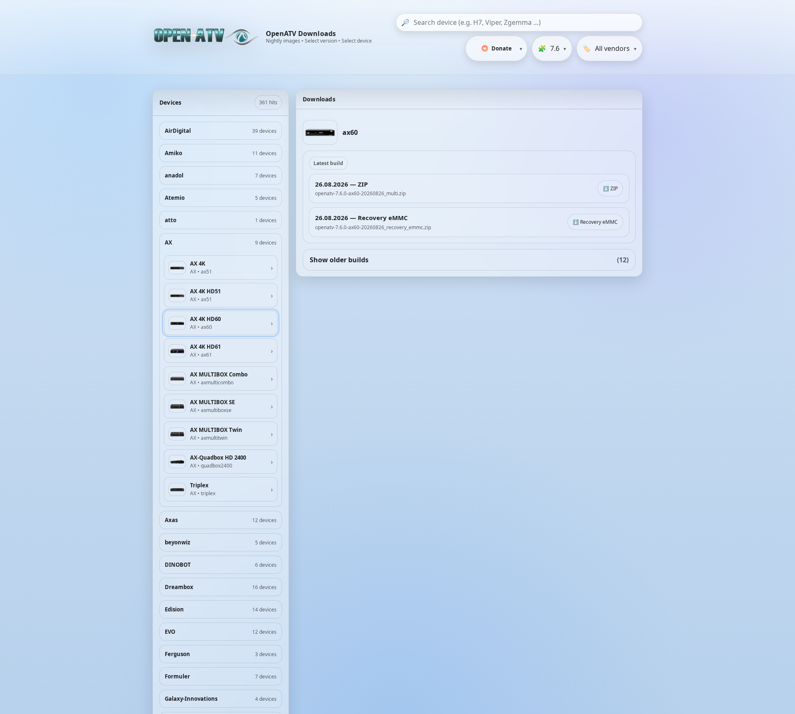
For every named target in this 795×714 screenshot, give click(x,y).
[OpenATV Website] (207, 37)
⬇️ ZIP (610, 188)
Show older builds (469, 259)
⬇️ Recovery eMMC (595, 221)
